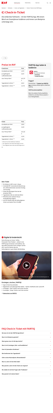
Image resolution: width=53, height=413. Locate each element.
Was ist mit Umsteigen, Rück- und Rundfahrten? (15, 345)
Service (37, 3)
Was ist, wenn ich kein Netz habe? (11, 362)
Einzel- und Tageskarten (19, 8)
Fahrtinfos (28, 3)
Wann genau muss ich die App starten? (12, 341)
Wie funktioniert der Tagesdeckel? (11, 353)
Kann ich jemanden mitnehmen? (10, 349)
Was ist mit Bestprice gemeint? (10, 337)
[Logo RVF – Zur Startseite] (4, 3)
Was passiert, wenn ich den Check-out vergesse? (15, 366)
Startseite (4, 8)
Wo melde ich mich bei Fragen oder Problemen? (14, 370)
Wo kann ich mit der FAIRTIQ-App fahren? (13, 333)
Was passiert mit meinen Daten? (10, 374)
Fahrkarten (17, 3)
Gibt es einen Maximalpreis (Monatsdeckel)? (14, 357)
